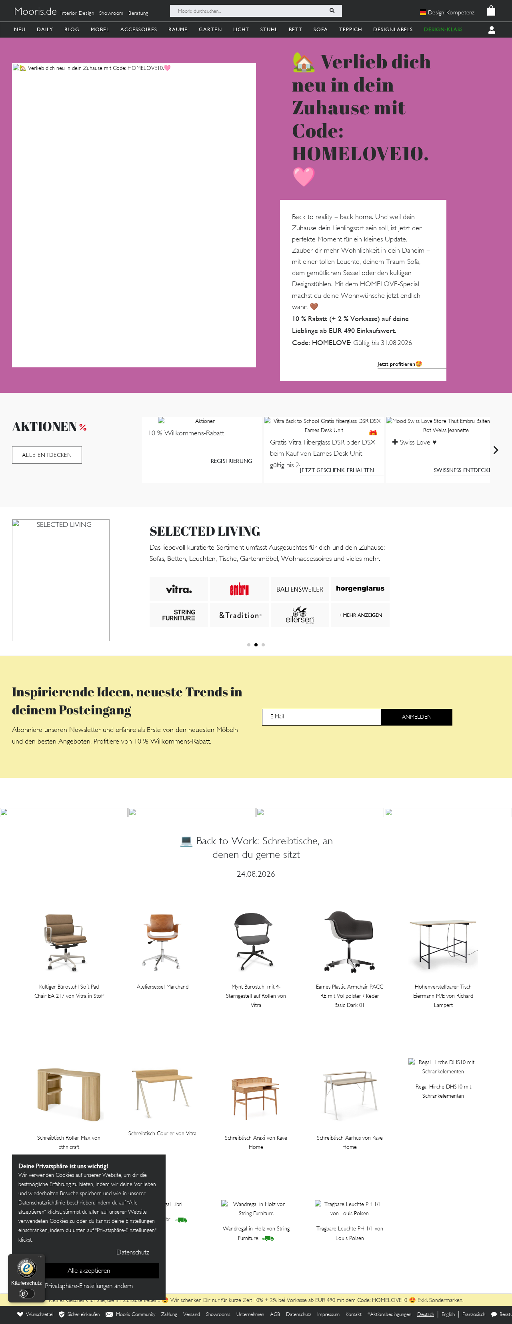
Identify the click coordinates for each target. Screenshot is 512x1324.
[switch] (27, 1293)
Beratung (138, 13)
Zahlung (169, 1314)
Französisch (473, 1314)
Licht (241, 29)
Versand (191, 1314)
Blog (72, 29)
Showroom (111, 13)
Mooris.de (35, 12)
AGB (275, 1314)
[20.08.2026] (320, 812)
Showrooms (218, 1314)
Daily (45, 29)
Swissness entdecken (465, 470)
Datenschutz (298, 1314)
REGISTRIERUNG (231, 461)
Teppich (350, 29)
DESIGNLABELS (393, 29)
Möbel (100, 29)
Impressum (328, 1314)
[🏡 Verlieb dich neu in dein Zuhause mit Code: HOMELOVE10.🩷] (134, 215)
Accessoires (138, 29)
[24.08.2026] (64, 812)
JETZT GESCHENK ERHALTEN (337, 470)
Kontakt (354, 1314)
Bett (295, 29)
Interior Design (77, 13)
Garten (210, 29)
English (448, 1314)
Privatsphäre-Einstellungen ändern (89, 1286)
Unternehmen (250, 1314)
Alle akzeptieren (89, 1271)
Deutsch (425, 1314)
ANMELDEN (417, 717)
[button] (248, 644)
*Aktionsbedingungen (389, 1314)
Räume (178, 29)
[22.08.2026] (192, 812)
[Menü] (40, 1259)
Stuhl (269, 29)
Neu (20, 29)
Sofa (321, 29)
